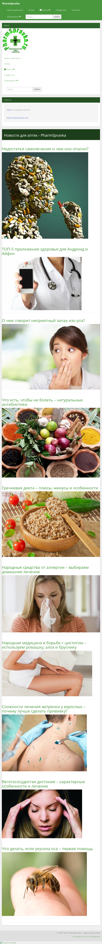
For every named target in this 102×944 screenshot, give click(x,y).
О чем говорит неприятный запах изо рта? (43, 320)
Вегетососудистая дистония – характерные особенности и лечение (43, 784)
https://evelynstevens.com (17, 118)
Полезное (76, 10)
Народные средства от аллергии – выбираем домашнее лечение (45, 569)
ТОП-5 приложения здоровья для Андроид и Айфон (45, 251)
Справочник (61, 10)
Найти (57, 16)
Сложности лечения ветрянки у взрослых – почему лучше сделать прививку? (43, 709)
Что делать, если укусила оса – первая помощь (47, 848)
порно (9, 110)
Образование (13, 16)
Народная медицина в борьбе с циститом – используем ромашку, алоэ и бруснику (44, 645)
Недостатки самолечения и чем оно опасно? (45, 148)
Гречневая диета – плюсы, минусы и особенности (50, 488)
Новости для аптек (15, 10)
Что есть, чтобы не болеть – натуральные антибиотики (42, 402)
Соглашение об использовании (86, 936)
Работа (45, 10)
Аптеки (31, 10)
